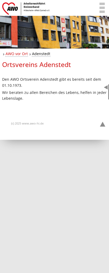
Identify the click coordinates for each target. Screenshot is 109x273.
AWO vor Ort (17, 53)
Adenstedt (41, 53)
